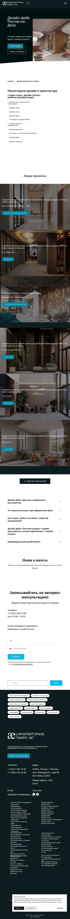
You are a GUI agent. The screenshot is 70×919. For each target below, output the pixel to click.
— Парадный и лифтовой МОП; (19, 119)
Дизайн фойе (45, 815)
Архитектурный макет (17, 854)
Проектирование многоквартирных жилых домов (18, 846)
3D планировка (46, 850)
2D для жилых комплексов (50, 855)
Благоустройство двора (19, 810)
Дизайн (44, 802)
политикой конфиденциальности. (23, 664)
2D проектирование (48, 865)
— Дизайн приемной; (15, 129)
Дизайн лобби (46, 821)
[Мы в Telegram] (28, 3)
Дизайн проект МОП (48, 823)
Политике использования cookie (22, 904)
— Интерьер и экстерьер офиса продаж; (22, 133)
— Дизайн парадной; (15, 141)
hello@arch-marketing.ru (26, 626)
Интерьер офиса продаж (49, 806)
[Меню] (65, 3)
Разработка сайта (16, 869)
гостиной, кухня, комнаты (40, 695)
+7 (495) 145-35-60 (17, 772)
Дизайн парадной (47, 812)
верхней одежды (27, 712)
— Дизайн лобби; (14, 108)
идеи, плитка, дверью (37, 704)
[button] (15, 46)
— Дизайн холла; (14, 112)
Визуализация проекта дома (51, 842)
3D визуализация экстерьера (51, 837)
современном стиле (15, 708)
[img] (37, 794)
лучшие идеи (40, 712)
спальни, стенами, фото (16, 699)
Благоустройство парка (19, 812)
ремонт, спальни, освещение (18, 704)
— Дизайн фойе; (13, 137)
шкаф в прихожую (45, 708)
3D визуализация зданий (49, 848)
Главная (11, 81)
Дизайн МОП (45, 804)
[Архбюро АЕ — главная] (13, 3)
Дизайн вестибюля (47, 808)
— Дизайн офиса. (14, 116)
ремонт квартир (53, 712)
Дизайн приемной (47, 814)
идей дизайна (13, 712)
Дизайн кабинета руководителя (51, 819)
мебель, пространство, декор (37, 699)
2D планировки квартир (49, 863)
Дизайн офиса (46, 810)
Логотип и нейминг (16, 864)
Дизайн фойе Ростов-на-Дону (28, 81)
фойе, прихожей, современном (18, 695)
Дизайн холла (46, 817)
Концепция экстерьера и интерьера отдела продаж (21, 293)
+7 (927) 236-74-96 (17, 613)
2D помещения (46, 857)
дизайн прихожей (31, 708)
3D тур (43, 852)
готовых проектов (14, 716)
